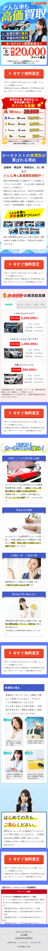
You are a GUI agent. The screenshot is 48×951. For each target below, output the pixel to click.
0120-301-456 (35, 943)
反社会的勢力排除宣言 (24, 938)
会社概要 (24, 935)
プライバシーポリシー (24, 932)
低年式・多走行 (24, 304)
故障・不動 (39, 304)
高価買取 (9, 304)
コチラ (29, 63)
